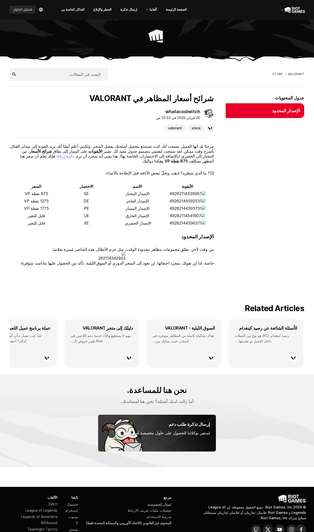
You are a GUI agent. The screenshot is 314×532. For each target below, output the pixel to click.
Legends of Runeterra (39, 517)
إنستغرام (71, 510)
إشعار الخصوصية (159, 504)
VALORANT (296, 74)
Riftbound (49, 523)
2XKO (52, 504)
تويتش (73, 529)
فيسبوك (72, 504)
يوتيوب (73, 517)
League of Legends (41, 510)
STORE (277, 74)
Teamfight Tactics (42, 529)
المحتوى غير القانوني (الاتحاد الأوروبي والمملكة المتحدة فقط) (128, 523)
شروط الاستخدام (159, 517)
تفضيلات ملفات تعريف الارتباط (149, 510)
